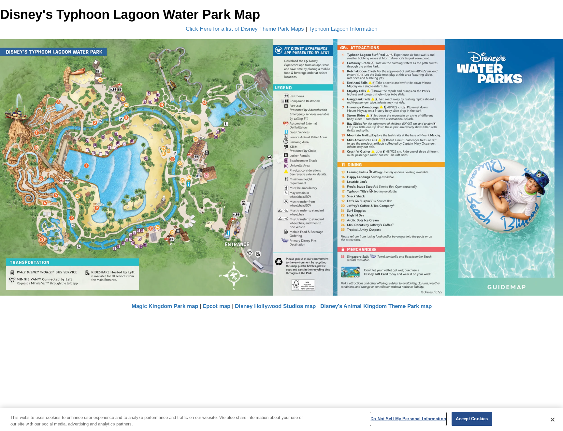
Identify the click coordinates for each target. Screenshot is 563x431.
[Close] (552, 419)
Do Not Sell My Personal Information (408, 418)
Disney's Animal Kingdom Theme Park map (376, 306)
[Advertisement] (281, 365)
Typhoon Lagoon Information (343, 29)
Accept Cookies (472, 418)
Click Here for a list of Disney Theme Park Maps (245, 29)
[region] (281, 419)
